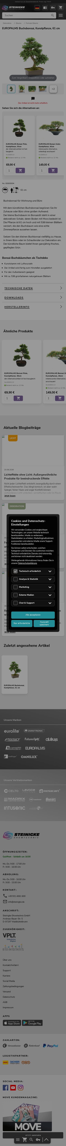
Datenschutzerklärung (27, 563)
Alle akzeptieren (33, 614)
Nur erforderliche (22, 623)
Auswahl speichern (44, 623)
